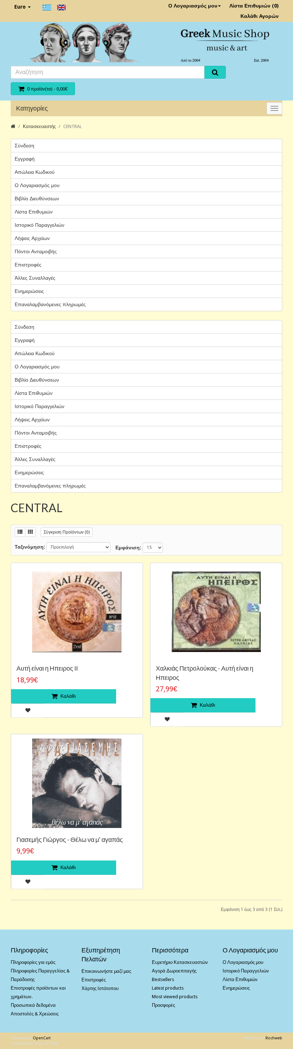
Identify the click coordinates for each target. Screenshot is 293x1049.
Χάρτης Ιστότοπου (100, 988)
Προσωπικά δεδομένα (33, 1005)
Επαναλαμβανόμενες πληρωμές (50, 304)
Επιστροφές (28, 265)
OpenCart (42, 1038)
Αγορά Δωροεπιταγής (174, 971)
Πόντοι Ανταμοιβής (36, 251)
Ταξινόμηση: (30, 547)
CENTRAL (72, 126)
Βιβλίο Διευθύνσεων (37, 198)
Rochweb (273, 1038)
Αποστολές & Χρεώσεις (35, 1013)
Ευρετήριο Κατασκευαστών (180, 962)
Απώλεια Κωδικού (35, 172)
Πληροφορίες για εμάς (33, 962)
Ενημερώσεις (29, 291)
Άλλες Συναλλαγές (35, 278)
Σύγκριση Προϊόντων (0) (67, 532)
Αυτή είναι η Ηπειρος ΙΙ (47, 668)
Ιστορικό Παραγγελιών (39, 225)
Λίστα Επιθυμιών (34, 212)
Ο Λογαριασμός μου (192, 6)
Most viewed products (175, 996)
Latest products (168, 988)
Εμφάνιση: (128, 547)
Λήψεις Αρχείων (32, 238)
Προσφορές (163, 1005)
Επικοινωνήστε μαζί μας (106, 971)
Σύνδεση (24, 145)
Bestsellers (163, 979)
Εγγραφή (25, 159)
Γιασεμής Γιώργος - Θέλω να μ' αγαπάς (69, 839)
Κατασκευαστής (39, 126)
